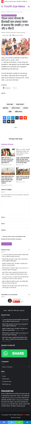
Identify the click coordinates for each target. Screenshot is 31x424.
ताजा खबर (10, 104)
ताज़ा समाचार (20, 104)
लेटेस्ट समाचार (16, 108)
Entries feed (5, 379)
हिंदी (10, 111)
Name (3, 217)
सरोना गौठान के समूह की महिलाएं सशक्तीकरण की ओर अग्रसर (22, 178)
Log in (4, 376)
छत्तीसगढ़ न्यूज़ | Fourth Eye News (15, 12)
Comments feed (6, 381)
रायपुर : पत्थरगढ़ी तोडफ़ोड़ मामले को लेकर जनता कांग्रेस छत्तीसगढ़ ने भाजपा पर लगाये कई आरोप (23, 160)
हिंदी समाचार (19, 111)
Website (3, 230)
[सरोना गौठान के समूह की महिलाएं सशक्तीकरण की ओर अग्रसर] (23, 171)
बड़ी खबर (6, 108)
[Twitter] (8, 117)
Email (3, 223)
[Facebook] (4, 117)
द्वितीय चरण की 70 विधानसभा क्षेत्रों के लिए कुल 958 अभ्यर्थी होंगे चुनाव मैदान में (7, 160)
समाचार (26, 108)
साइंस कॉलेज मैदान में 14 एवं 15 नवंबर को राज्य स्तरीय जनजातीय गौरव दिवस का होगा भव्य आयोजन (7, 180)
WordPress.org (6, 384)
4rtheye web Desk (20, 32)
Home (4, 12)
